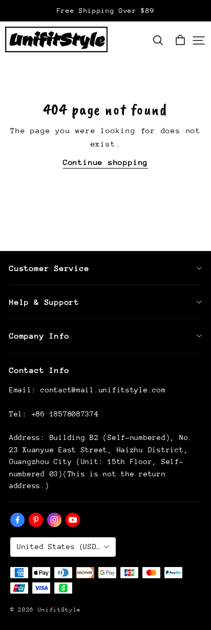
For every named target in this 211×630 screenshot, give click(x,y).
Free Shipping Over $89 (106, 10)
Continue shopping (105, 162)
